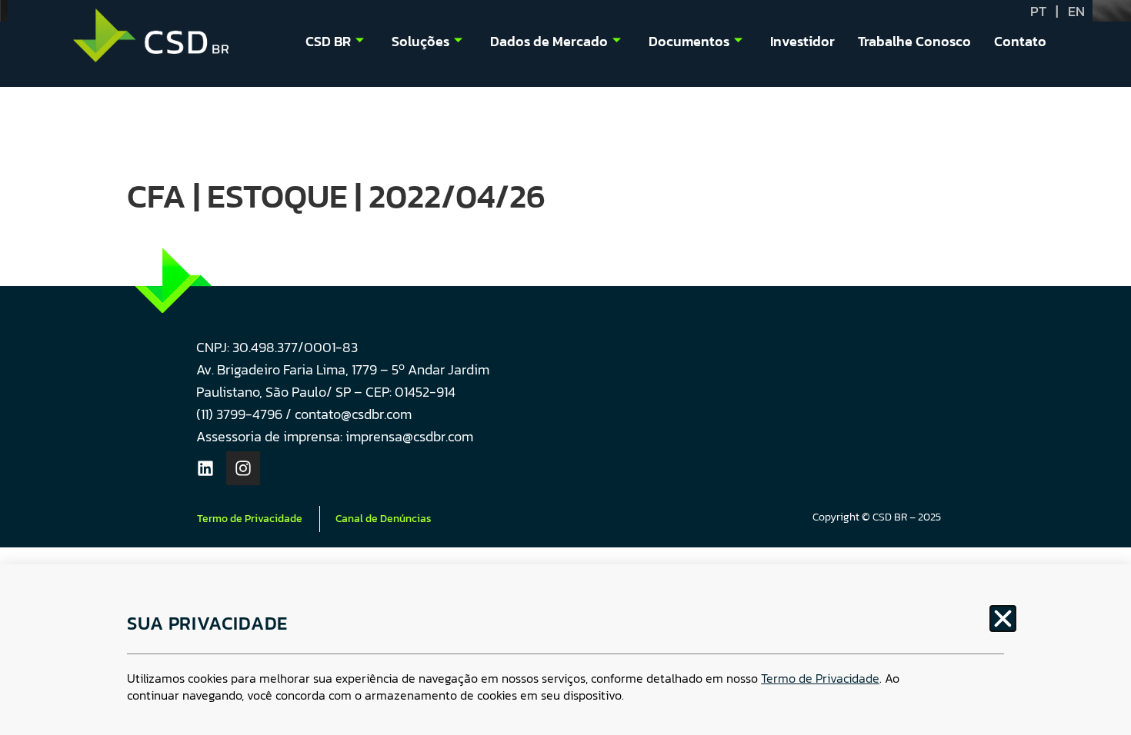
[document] (565, 367)
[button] (1003, 618)
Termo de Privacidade (820, 678)
